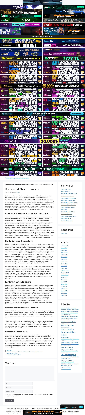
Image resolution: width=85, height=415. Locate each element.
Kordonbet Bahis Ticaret (12, 353)
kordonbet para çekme (67, 347)
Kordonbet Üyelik (75, 363)
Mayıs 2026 (64, 248)
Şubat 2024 (64, 284)
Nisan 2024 (64, 279)
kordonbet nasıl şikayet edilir (13, 351)
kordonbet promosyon (67, 349)
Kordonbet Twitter (74, 356)
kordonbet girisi (65, 327)
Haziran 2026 (64, 245)
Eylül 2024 (64, 268)
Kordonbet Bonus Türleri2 (68, 207)
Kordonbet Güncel (65, 337)
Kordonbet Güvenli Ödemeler (69, 193)
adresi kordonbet (65, 308)
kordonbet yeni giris (66, 363)
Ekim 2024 (64, 266)
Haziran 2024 (64, 275)
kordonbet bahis (74, 318)
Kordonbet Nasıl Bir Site (74, 344)
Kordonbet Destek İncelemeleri (69, 202)
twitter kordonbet (65, 367)
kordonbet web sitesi (65, 358)
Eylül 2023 (64, 295)
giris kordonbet (64, 311)
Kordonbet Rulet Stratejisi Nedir (14, 354)
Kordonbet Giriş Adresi (68, 333)
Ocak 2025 (64, 259)
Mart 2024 (64, 281)
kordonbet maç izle (64, 342)
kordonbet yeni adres (66, 360)
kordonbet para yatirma (37, 351)
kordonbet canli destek (68, 322)
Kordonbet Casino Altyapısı (68, 200)
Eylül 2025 (64, 250)
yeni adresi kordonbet (66, 369)
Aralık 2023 (64, 288)
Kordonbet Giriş (65, 191)
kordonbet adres (65, 316)
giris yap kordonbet (73, 311)
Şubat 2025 (64, 257)
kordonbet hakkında (76, 339)
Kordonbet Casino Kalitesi (68, 211)
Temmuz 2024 (65, 272)
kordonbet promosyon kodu (69, 351)
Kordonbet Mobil (65, 344)
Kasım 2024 (64, 263)
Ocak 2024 (64, 286)
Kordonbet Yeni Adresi (67, 362)
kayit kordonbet (65, 315)
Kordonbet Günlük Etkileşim (68, 205)
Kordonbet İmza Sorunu (67, 196)
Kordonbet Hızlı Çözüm (67, 220)
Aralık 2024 (64, 261)
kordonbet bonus (65, 320)
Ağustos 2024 (65, 270)
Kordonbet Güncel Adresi (66, 339)
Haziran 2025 (64, 252)
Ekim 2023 (64, 293)
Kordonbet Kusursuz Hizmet (68, 216)
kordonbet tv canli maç (65, 356)
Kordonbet (9, 350)
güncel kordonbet (74, 313)
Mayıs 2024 (64, 277)
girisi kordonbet (75, 309)
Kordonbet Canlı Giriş (66, 214)
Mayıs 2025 (64, 254)
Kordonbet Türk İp (66, 218)
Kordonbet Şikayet (66, 365)
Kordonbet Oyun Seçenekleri (68, 198)
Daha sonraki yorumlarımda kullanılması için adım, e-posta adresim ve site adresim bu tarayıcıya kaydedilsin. (30, 395)
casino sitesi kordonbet (66, 309)
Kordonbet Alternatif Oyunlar (66, 318)
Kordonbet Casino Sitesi (67, 325)
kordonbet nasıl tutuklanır (25, 351)
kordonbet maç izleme (73, 342)
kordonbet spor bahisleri (65, 352)
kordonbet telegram (68, 355)
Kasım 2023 (64, 291)
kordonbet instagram (64, 340)
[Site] (21, 63)
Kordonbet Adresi (65, 189)
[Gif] (42, 86)
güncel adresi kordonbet (65, 313)
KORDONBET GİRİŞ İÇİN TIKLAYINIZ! (42, 36)
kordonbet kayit (71, 340)
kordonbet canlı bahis (64, 323)
